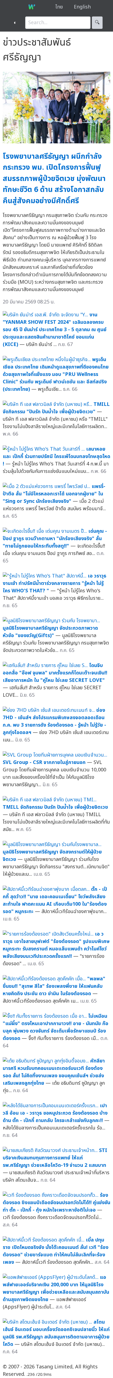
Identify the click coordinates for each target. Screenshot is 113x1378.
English (82, 7)
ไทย (59, 7)
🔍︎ (97, 22)
